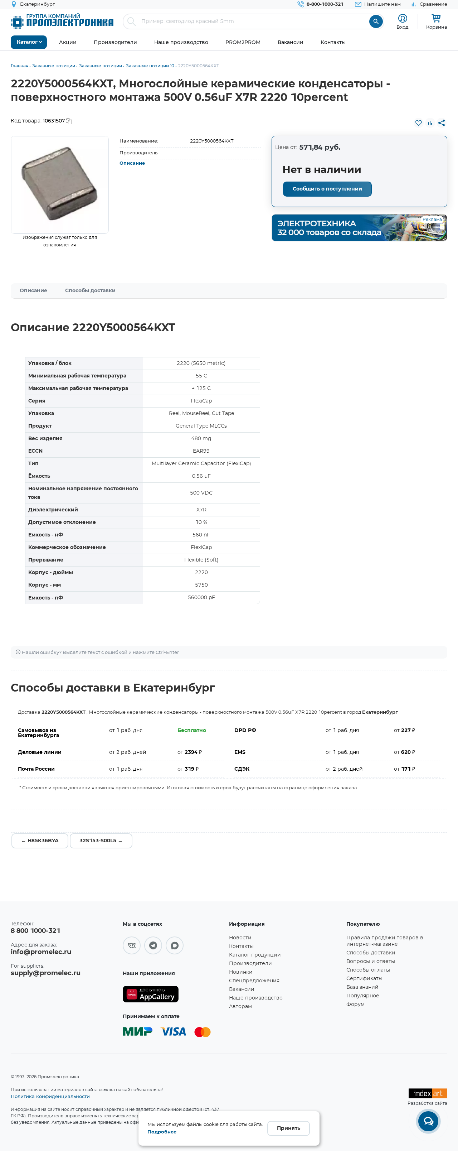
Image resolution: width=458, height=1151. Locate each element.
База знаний (362, 987)
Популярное (362, 995)
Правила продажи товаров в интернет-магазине (384, 941)
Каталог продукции (255, 955)
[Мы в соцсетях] (132, 945)
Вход (402, 27)
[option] (59, 184)
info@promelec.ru (41, 952)
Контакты (241, 946)
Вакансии (241, 989)
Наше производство (256, 998)
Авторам (240, 1006)
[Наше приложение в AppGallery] (173, 994)
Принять (288, 1128)
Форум (355, 1004)
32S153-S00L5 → (101, 840)
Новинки (241, 972)
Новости (240, 937)
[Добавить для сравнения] (430, 123)
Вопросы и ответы (370, 961)
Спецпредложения (254, 980)
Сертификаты (364, 978)
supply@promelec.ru (46, 973)
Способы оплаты (368, 970)
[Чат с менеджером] (428, 1121)
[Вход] (402, 18)
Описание (132, 163)
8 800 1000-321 (35, 931)
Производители (250, 963)
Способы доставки (90, 290)
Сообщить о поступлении (327, 189)
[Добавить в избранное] (419, 123)
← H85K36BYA (40, 840)
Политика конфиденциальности (50, 1096)
